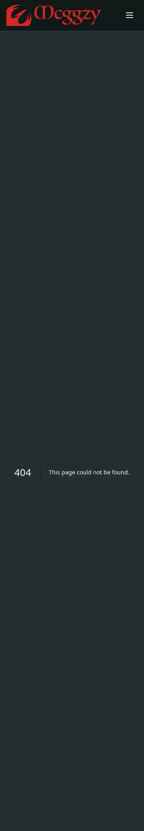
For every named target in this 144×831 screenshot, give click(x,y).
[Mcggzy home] (61, 15)
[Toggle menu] (130, 15)
